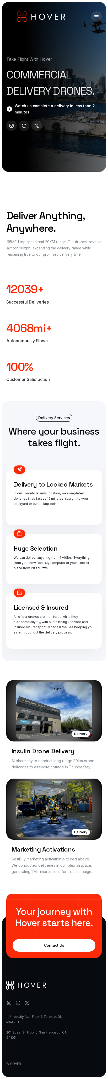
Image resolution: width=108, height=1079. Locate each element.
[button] (96, 17)
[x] (36, 126)
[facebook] (24, 126)
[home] (41, 16)
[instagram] (11, 126)
